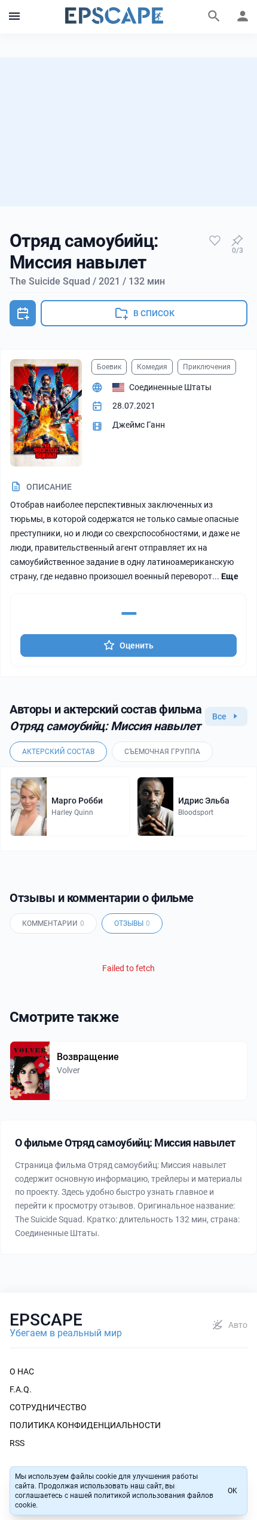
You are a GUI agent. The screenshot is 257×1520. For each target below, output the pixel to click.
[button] (14, 16)
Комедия (152, 367)
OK (232, 1491)
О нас (22, 1371)
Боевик (109, 367)
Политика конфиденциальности (85, 1425)
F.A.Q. (21, 1389)
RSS (17, 1443)
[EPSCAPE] (114, 16)
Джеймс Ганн (138, 425)
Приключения (207, 367)
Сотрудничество (48, 1407)
